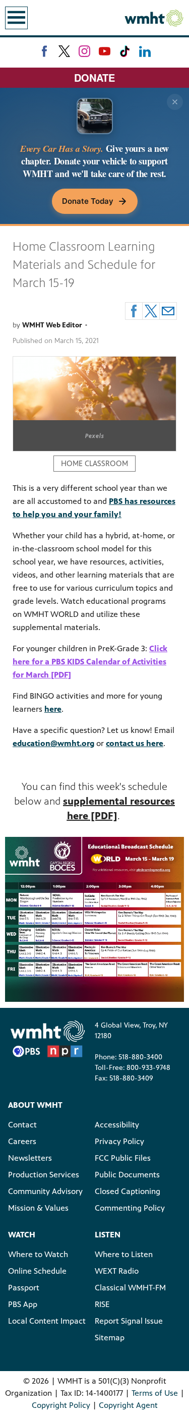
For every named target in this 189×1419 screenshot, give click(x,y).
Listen (107, 1234)
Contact (22, 1124)
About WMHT (35, 1105)
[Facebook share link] (134, 311)
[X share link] (151, 311)
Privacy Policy (119, 1141)
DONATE (94, 77)
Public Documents (127, 1174)
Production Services (43, 1174)
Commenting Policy (130, 1208)
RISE (102, 1304)
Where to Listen (124, 1254)
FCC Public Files (123, 1158)
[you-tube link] (104, 51)
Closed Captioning (127, 1191)
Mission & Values (38, 1208)
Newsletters (30, 1158)
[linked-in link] (145, 51)
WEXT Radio (117, 1271)
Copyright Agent (128, 1405)
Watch (21, 1234)
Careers (22, 1141)
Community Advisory (45, 1191)
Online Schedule (37, 1271)
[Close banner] (175, 102)
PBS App (22, 1304)
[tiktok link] (125, 51)
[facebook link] (44, 51)
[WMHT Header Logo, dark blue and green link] (153, 17)
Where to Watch (38, 1254)
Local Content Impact (47, 1321)
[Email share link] (168, 311)
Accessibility (117, 1124)
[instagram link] (84, 51)
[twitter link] (64, 51)
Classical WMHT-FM (130, 1287)
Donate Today (87, 201)
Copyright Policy (61, 1405)
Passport (23, 1287)
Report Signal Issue (129, 1321)
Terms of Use (155, 1393)
